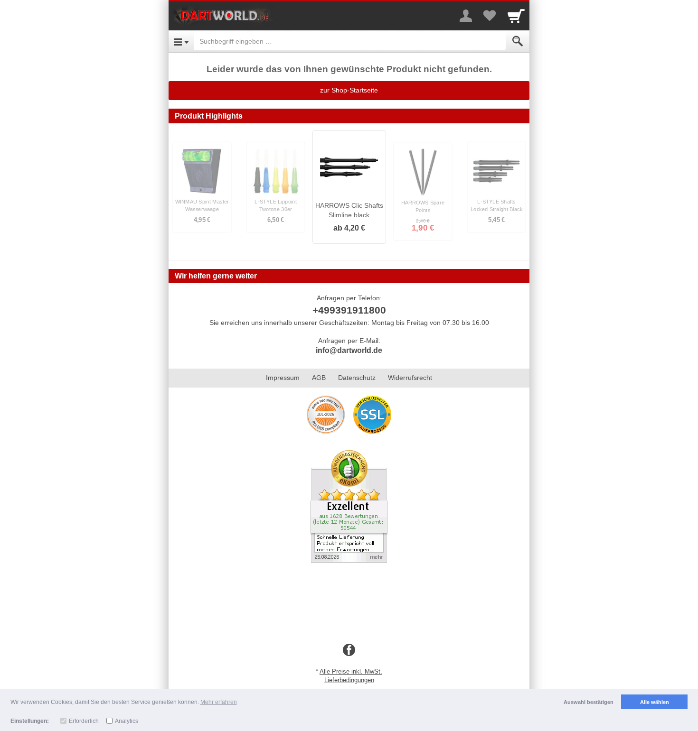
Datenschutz (357, 377)
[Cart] (516, 15)
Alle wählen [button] (654, 702)
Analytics (126, 721)
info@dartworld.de (349, 350)
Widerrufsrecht (410, 377)
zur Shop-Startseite (349, 90)
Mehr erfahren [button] (218, 702)
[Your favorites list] (489, 15)
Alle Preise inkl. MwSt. (351, 671)
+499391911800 (349, 310)
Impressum (283, 377)
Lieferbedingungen (349, 680)
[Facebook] (349, 650)
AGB (319, 377)
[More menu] (466, 15)
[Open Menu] (181, 41)
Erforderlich (84, 721)
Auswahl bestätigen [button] (588, 702)
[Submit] (517, 41)
